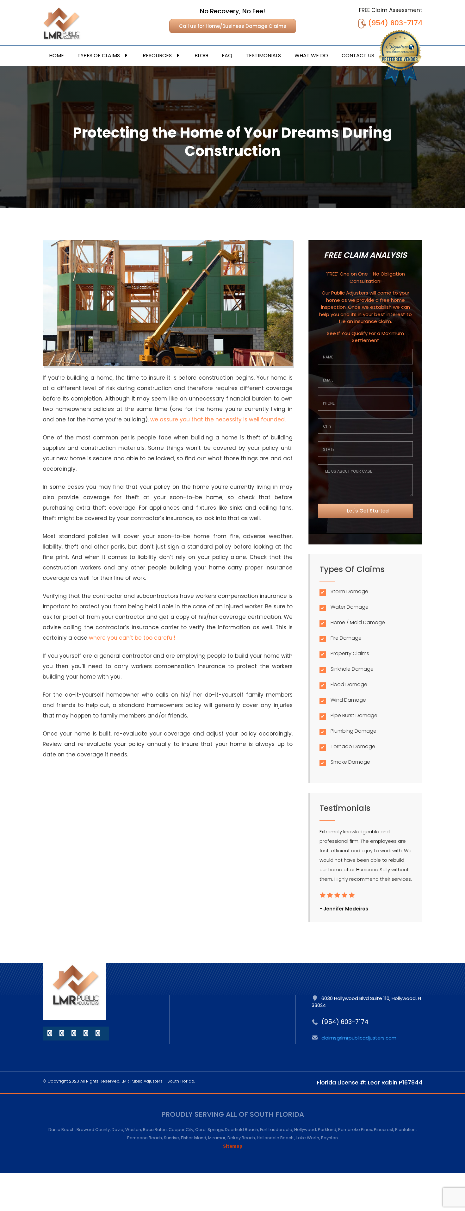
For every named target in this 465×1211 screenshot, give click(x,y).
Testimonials (263, 55)
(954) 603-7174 (395, 23)
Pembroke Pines (355, 1130)
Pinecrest (383, 1130)
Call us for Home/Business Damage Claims (232, 26)
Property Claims (350, 653)
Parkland (327, 1130)
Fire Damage (346, 638)
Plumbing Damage (353, 731)
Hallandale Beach (275, 1138)
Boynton (329, 1138)
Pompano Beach (144, 1138)
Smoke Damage (350, 762)
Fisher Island (193, 1138)
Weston (133, 1130)
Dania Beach (61, 1130)
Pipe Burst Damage (354, 715)
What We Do (311, 55)
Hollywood (305, 1130)
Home (56, 55)
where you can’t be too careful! (132, 638)
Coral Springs (209, 1130)
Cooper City (181, 1130)
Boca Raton (155, 1130)
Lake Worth (307, 1138)
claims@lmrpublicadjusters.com (358, 1037)
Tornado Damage (353, 746)
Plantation (405, 1130)
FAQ (227, 55)
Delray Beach (241, 1138)
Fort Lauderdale (276, 1130)
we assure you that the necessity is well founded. (218, 419)
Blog (201, 55)
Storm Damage (349, 591)
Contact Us (358, 55)
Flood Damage (349, 684)
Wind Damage (348, 700)
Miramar (217, 1138)
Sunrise (171, 1138)
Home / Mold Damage (358, 622)
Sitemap (232, 1146)
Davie (117, 1130)
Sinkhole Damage (352, 669)
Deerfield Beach (241, 1130)
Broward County (93, 1130)
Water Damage (350, 607)
